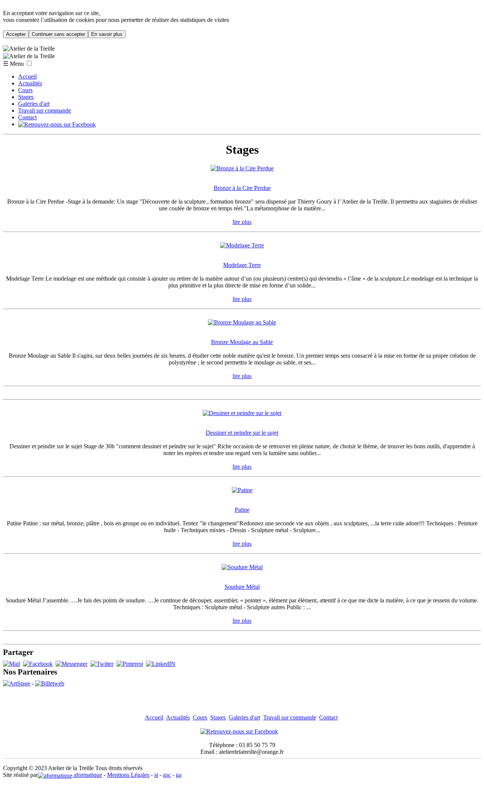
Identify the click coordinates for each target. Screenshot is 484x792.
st (156, 775)
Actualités (30, 83)
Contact (27, 117)
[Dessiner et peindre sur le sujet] (242, 413)
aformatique (87, 775)
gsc (167, 775)
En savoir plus (107, 34)
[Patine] (242, 490)
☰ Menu (13, 63)
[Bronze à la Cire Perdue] (242, 168)
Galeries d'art (34, 103)
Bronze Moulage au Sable (242, 342)
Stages (26, 97)
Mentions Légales (128, 775)
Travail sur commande (44, 110)
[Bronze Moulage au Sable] (242, 322)
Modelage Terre (242, 265)
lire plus (242, 222)
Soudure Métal (242, 587)
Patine (242, 509)
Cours (25, 90)
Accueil (27, 76)
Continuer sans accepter (58, 34)
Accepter (16, 34)
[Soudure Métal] (242, 567)
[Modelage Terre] (242, 245)
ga (179, 775)
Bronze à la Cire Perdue (242, 188)
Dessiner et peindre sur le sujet (242, 432)
